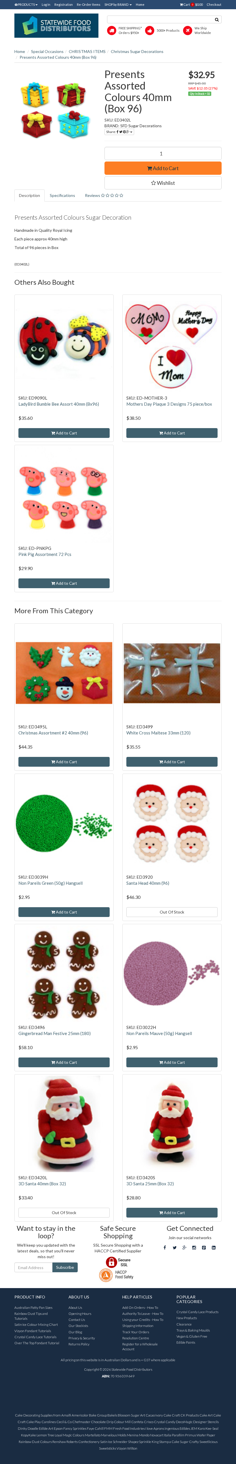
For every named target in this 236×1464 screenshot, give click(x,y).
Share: (111, 132)
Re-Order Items (88, 4)
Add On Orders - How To (140, 1307)
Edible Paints (185, 1342)
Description (29, 195)
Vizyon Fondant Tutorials (32, 1331)
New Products (186, 1318)
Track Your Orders (135, 1332)
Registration (63, 4)
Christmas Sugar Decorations (137, 51)
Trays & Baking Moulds (193, 1330)
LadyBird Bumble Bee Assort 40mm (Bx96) (58, 404)
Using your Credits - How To (142, 1319)
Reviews (93, 195)
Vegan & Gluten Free (191, 1336)
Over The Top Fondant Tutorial (36, 1343)
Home (140, 4)
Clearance (184, 1324)
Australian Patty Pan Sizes (33, 1307)
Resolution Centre (135, 1338)
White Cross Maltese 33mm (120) (158, 732)
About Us (75, 1307)
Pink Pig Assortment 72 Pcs (44, 554)
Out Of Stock (172, 911)
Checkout (214, 4)
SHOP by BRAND (116, 4)
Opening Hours (79, 1313)
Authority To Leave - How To (142, 1313)
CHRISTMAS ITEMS (87, 51)
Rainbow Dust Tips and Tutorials (31, 1316)
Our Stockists (78, 1326)
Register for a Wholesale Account (140, 1346)
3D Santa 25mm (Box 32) (150, 1183)
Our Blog (75, 1332)
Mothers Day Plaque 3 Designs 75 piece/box (169, 404)
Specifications (62, 195)
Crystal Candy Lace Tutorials (35, 1337)
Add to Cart (165, 168)
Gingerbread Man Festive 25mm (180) (54, 1033)
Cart (193, 4)
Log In (46, 4)
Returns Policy (79, 1344)
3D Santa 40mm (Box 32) (42, 1183)
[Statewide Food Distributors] (56, 25)
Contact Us (76, 1319)
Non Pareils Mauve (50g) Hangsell (159, 1033)
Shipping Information (137, 1326)
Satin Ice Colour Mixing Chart (36, 1324)
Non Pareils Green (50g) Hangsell (50, 883)
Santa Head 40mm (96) (147, 883)
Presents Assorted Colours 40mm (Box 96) (58, 57)
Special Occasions (47, 51)
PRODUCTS (26, 4)
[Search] (217, 19)
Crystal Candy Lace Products (197, 1312)
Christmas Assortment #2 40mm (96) (53, 732)
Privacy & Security (81, 1338)
